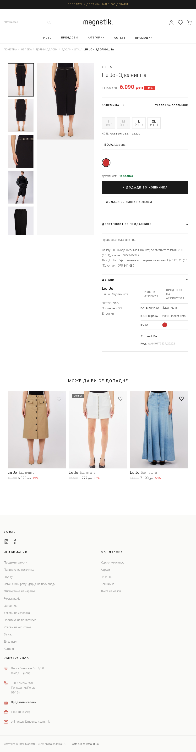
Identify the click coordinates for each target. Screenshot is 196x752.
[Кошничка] (189, 22)
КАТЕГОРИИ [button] (96, 37)
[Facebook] (14, 542)
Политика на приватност (20, 620)
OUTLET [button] (119, 37)
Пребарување (49, 22)
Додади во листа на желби (129, 202)
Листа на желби (111, 591)
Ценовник (10, 605)
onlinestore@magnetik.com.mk (30, 721)
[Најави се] (171, 22)
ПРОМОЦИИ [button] (144, 37)
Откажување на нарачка (20, 591)
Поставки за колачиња (85, 744)
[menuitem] (47, 37)
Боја (114, 144)
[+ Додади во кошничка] (62, 479)
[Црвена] (106, 162)
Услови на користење (17, 627)
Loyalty (8, 577)
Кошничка (107, 584)
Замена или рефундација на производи (29, 584)
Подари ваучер (21, 712)
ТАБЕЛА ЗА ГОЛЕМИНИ (171, 105)
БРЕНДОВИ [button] (69, 37)
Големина (110, 105)
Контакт (9, 648)
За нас (8, 634)
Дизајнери (10, 641)
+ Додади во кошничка (145, 187)
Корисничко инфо (112, 562)
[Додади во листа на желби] (59, 399)
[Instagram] (6, 542)
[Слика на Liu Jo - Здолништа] (65, 101)
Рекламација (12, 598)
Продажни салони (15, 562)
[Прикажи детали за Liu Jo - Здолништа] (37, 429)
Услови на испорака (17, 613)
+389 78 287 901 (22, 683)
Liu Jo (107, 67)
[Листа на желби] (180, 22)
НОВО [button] (47, 37)
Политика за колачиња (19, 569)
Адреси (105, 569)
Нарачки (106, 577)
